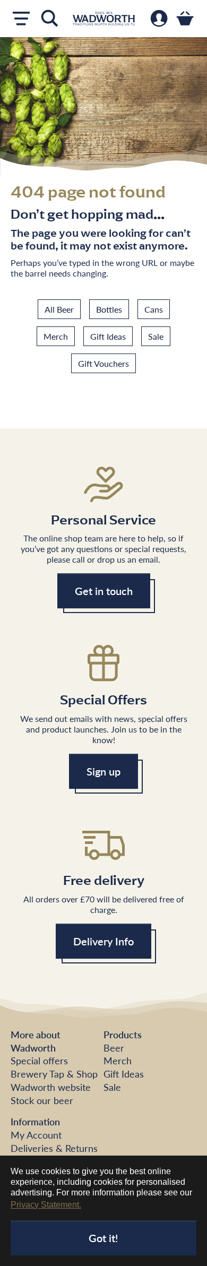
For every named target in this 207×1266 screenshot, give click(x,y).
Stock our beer (42, 1100)
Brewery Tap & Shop (54, 1073)
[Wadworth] (104, 18)
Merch (56, 336)
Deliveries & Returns (54, 1148)
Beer (114, 1047)
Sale (155, 336)
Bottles (109, 309)
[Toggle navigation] (21, 18)
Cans (153, 309)
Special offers (39, 1060)
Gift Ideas (108, 336)
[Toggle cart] (185, 18)
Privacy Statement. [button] (46, 1204)
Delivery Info (103, 941)
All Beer (59, 309)
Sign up (103, 771)
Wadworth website (51, 1086)
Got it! (103, 1237)
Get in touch (104, 590)
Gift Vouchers (103, 363)
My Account (36, 1134)
